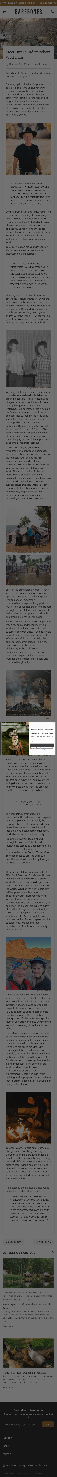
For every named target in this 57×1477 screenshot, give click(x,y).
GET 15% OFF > (42, 745)
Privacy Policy (43, 749)
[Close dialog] (54, 723)
